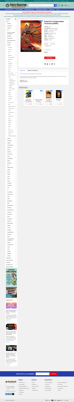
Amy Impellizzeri (48, 390)
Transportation (11, 131)
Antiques (9, 27)
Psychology (9, 218)
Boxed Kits (10, 65)
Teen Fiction (10, 129)
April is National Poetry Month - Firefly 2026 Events (11, 312)
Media (8, 198)
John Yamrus (60, 384)
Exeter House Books (49, 382)
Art (8, 30)
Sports (9, 126)
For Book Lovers (9, 264)
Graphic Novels (10, 167)
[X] (13, 394)
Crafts (9, 69)
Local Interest (10, 194)
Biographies (10, 59)
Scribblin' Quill (47, 386)
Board (9, 61)
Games (8, 160)
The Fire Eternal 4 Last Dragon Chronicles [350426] (48, 100)
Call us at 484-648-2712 (11, 391)
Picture (9, 114)
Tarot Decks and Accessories (10, 239)
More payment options (50, 60)
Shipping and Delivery (29, 9)
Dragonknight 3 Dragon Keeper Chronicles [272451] (28, 100)
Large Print (9, 185)
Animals (9, 51)
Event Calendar (18, 9)
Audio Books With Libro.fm (41, 9)
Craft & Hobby (10, 145)
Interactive (10, 96)
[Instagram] (9, 394)
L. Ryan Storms (60, 388)
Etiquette (9, 151)
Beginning (10, 55)
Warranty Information (33, 70)
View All (59, 390)
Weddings (9, 253)
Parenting (9, 207)
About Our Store (9, 9)
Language (10, 98)
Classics (9, 138)
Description (22, 70)
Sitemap (20, 394)
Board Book (10, 63)
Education (9, 147)
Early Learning (10, 72)
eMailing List (52, 9)
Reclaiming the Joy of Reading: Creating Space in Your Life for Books (11, 355)
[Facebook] (45, 64)
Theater (9, 242)
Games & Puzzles (9, 260)
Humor (8, 178)
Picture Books (10, 116)
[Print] (50, 64)
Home (8, 176)
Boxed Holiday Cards (11, 40)
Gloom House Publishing (62, 382)
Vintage (9, 133)
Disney (9, 70)
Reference (10, 120)
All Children (10, 47)
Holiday (9, 94)
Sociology (9, 234)
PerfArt (9, 110)
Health (8, 169)
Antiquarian (9, 25)
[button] (11, 277)
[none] (31, 36)
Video (8, 249)
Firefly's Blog (21, 392)
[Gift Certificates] (62, 5)
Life (9, 100)
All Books (9, 23)
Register (67, 0)
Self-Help (9, 229)
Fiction (9, 76)
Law (8, 187)
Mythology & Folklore (12, 106)
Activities (10, 49)
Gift (8, 165)
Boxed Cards (9, 38)
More (58, 9)
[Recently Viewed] (59, 5)
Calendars (8, 262)
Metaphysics (9, 200)
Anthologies (11, 82)
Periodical (9, 212)
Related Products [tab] (23, 87)
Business (9, 42)
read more (8, 320)
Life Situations (11, 102)
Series (10, 90)
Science (9, 124)
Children (9, 44)
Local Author (9, 191)
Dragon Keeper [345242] (58, 100)
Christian (10, 85)
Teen (9, 128)
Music (8, 203)
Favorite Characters (11, 74)
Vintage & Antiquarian (12, 135)
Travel (8, 246)
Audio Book (8, 257)
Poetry (9, 118)
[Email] (47, 64)
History (9, 92)
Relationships (10, 223)
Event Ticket (9, 154)
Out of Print (47, 384)
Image (8, 180)
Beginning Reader (11, 57)
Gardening (9, 162)
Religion (9, 122)
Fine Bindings (10, 158)
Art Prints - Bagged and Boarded (11, 33)
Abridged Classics (12, 80)
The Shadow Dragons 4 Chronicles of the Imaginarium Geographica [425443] (38, 101)
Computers (9, 140)
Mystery (10, 87)
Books (7, 21)
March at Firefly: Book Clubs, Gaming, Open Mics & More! (11, 333)
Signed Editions (10, 232)
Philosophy (9, 214)
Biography (9, 35)
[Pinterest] (54, 64)
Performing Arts (11, 112)
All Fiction (11, 79)
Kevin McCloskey (48, 388)
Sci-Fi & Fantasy (12, 88)
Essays (8, 149)
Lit (7, 189)
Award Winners (12, 83)
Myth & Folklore (10, 205)
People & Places (11, 108)
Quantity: (46, 52)
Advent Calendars (9, 266)
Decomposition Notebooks (63, 386)
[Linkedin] (52, 64)
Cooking (9, 67)
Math (9, 104)
